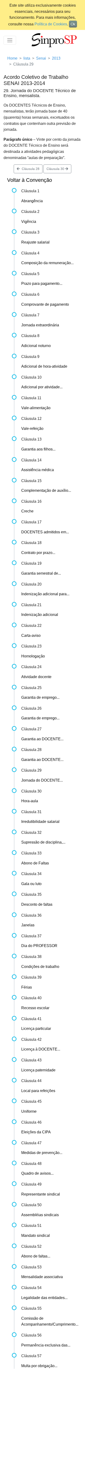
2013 (56, 58)
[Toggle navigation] (10, 40)
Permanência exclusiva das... (45, 1345)
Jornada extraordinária (40, 325)
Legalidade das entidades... (44, 1298)
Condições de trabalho (40, 967)
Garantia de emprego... (40, 697)
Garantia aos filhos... (38, 449)
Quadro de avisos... (37, 1173)
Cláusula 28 (29, 169)
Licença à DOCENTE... (40, 1049)
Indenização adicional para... (45, 594)
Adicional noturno (36, 346)
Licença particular (36, 1029)
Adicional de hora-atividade (44, 366)
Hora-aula (29, 801)
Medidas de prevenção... (41, 1153)
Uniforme (29, 1111)
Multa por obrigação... (39, 1366)
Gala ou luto (31, 884)
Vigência (28, 222)
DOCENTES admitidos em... (45, 532)
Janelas (27, 925)
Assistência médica (37, 470)
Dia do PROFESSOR (39, 946)
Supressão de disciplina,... (43, 842)
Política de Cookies (50, 24)
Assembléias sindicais (40, 1215)
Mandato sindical (35, 1235)
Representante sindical (40, 1194)
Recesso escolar (35, 1008)
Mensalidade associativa (42, 1277)
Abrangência (32, 201)
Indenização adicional (39, 615)
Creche (27, 511)
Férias (26, 987)
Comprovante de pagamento (45, 304)
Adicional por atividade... (42, 387)
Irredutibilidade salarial (40, 822)
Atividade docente (36, 677)
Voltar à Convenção (29, 180)
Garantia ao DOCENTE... (42, 739)
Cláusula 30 (56, 169)
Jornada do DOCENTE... (42, 780)
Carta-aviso (31, 635)
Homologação (33, 656)
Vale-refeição (32, 429)
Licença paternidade (38, 1070)
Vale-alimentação (36, 408)
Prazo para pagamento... (41, 283)
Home (12, 58)
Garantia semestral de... (41, 573)
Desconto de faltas (36, 904)
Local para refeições (38, 1091)
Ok (73, 24)
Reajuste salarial (35, 242)
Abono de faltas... (35, 1256)
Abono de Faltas (35, 863)
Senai (41, 58)
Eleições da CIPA (36, 1132)
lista (26, 58)
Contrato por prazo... (38, 553)
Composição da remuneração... (47, 263)
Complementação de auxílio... (46, 490)
